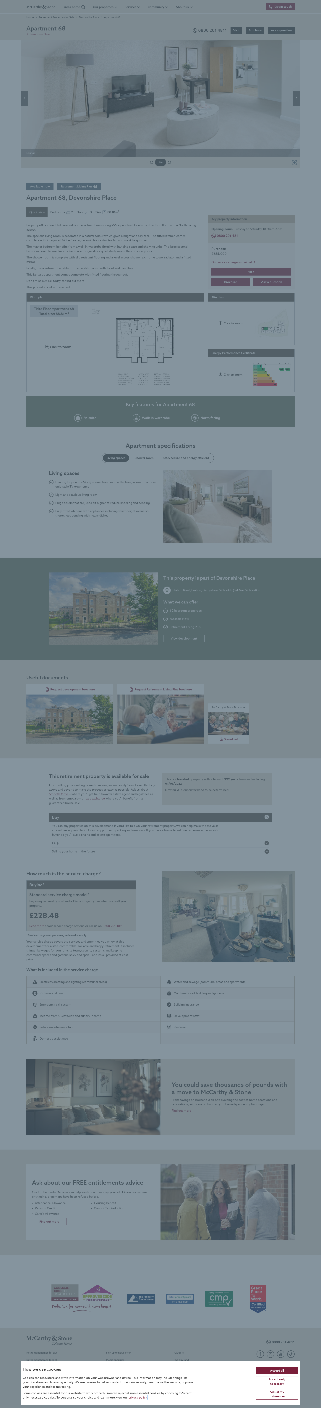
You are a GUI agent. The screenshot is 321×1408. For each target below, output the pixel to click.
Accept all (277, 1370)
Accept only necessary (277, 1381)
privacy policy (138, 1397)
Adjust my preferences (277, 1394)
